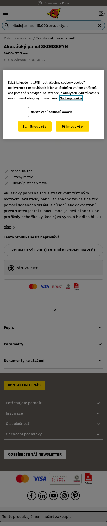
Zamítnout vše (35, 126)
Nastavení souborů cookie (52, 112)
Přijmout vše (72, 126)
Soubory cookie (71, 98)
